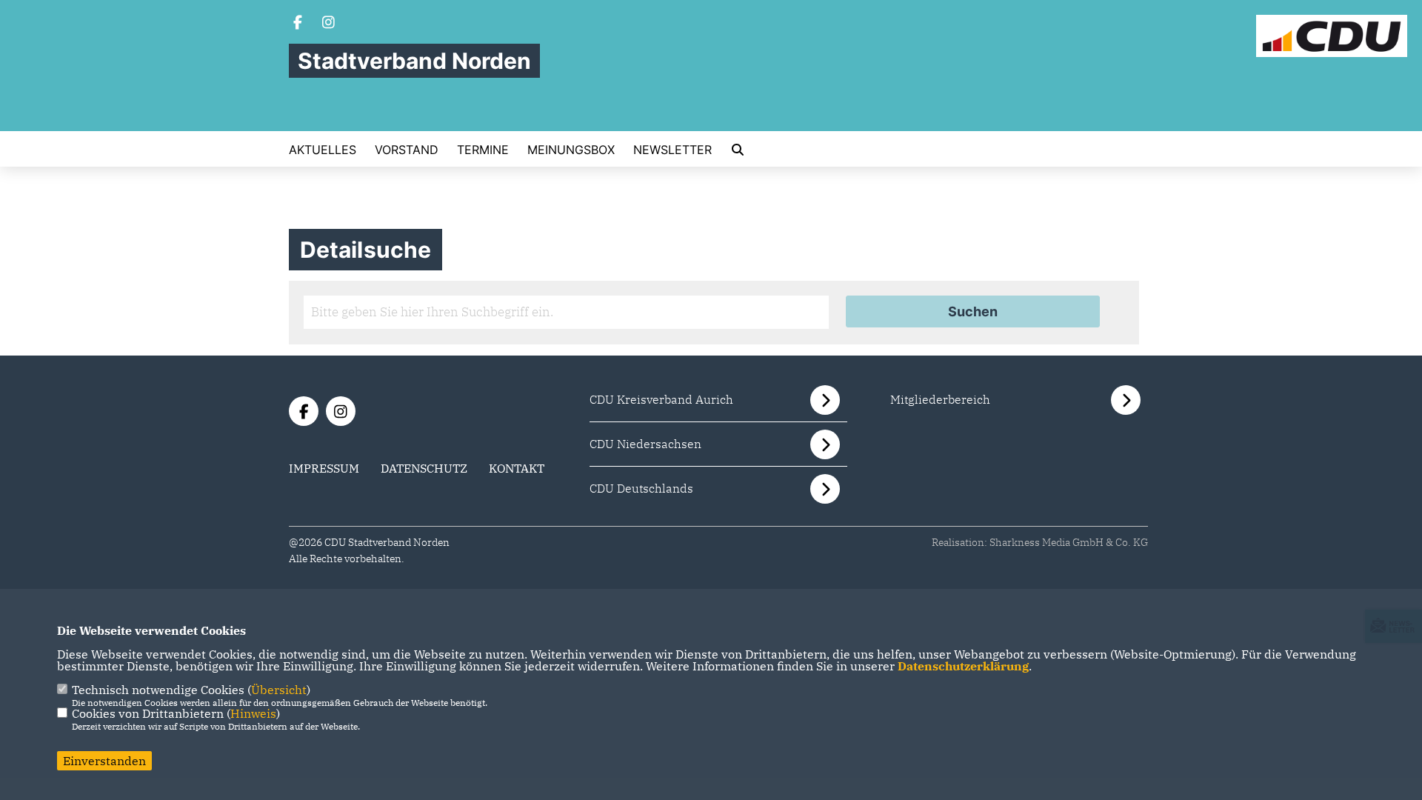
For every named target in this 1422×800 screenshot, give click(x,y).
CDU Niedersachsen (645, 443)
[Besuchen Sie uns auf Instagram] (329, 23)
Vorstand (406, 150)
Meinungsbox (571, 150)
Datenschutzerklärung (963, 666)
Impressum (324, 468)
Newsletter (672, 150)
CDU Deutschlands (641, 488)
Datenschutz (424, 468)
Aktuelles (322, 150)
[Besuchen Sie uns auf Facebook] (298, 23)
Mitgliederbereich (940, 399)
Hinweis (253, 713)
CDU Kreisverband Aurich (661, 399)
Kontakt (516, 468)
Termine (483, 150)
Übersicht (279, 689)
